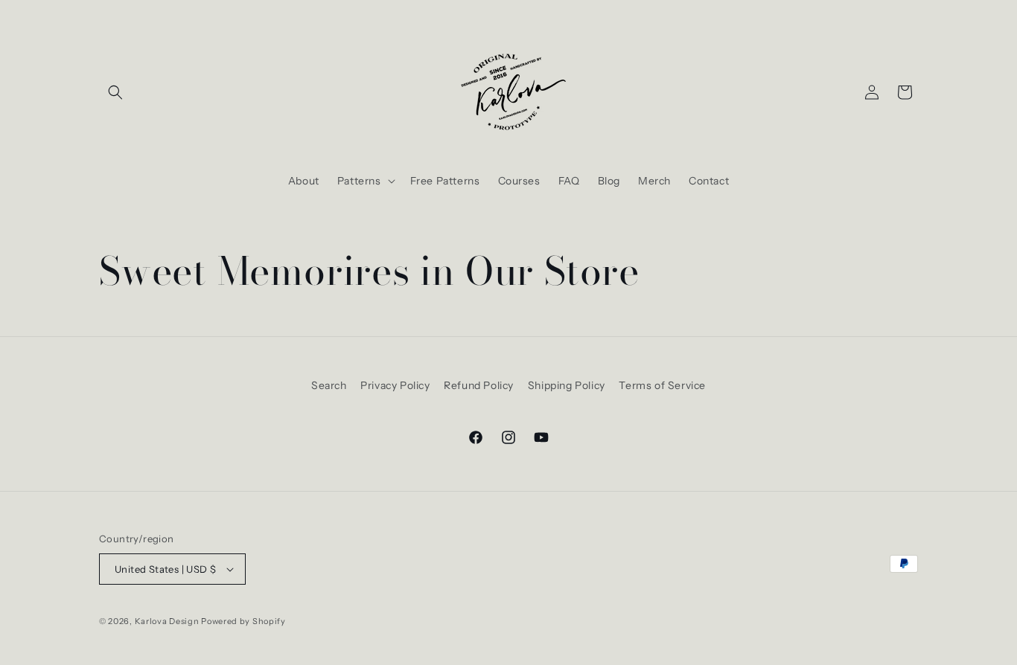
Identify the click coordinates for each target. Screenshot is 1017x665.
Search (329, 385)
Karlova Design (167, 621)
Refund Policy (479, 385)
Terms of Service (662, 385)
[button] (115, 92)
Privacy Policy (395, 385)
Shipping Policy (566, 385)
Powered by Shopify (243, 621)
